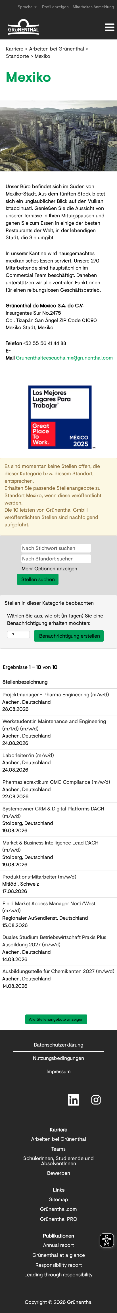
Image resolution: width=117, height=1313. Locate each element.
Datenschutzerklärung (58, 1044)
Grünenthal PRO (58, 1219)
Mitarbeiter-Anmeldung (93, 7)
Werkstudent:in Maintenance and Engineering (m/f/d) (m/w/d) (54, 724)
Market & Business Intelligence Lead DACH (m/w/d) (50, 846)
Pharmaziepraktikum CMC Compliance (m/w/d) (56, 781)
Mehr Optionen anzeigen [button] (49, 568)
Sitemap (58, 1199)
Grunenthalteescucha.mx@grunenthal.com (64, 357)
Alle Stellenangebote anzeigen (56, 1019)
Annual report (58, 1245)
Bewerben (58, 1173)
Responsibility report (58, 1265)
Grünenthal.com (58, 1209)
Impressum (59, 1071)
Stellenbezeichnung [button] (25, 681)
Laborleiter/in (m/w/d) (28, 755)
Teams (58, 1149)
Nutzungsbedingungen (58, 1058)
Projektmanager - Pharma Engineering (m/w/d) (56, 694)
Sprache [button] (26, 7)
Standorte (17, 56)
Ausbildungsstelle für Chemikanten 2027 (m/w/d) (58, 971)
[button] (97, 27)
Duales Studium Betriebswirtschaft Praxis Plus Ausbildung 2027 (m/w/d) (54, 940)
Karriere (14, 48)
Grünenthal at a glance (58, 1255)
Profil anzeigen (55, 7)
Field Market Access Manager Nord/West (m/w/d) (48, 907)
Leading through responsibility (58, 1274)
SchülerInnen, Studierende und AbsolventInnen (58, 1160)
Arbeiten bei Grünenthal (56, 48)
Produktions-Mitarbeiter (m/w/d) (39, 876)
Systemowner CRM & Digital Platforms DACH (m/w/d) (53, 812)
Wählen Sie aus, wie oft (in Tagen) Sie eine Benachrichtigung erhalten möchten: (55, 619)
